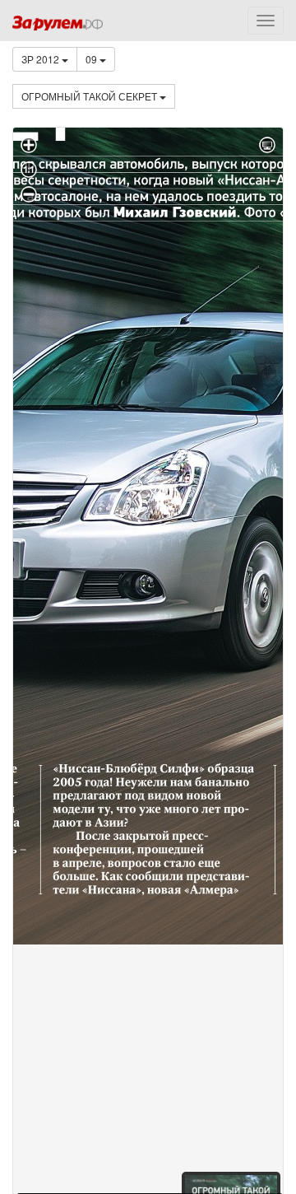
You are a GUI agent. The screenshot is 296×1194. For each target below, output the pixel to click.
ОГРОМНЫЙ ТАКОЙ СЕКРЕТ (90, 96)
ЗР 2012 (41, 59)
